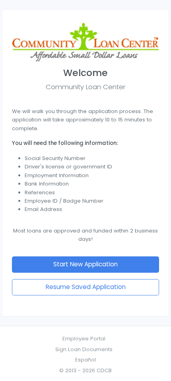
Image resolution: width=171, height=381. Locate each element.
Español (85, 359)
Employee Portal (83, 338)
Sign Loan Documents (84, 349)
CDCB (104, 370)
